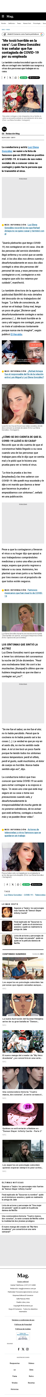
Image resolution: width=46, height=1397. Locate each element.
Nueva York (27, 23)
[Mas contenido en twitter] (23, 1349)
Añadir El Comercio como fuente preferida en (23, 34)
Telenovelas (40, 895)
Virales (15, 1383)
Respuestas (15, 1363)
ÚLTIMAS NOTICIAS (13, 1183)
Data (31, 1370)
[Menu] (4, 16)
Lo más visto (10, 904)
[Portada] (23, 1280)
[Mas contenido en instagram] (27, 1349)
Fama (15, 1376)
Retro (31, 1376)
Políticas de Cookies (23, 1329)
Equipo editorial (23, 1282)
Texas (19, 23)
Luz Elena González (13, 895)
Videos (31, 1363)
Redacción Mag (13, 133)
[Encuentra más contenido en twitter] (10, 77)
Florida (3, 23)
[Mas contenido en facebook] (18, 1349)
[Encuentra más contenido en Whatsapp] (15, 77)
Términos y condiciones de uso (23, 1320)
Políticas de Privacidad (23, 1324)
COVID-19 (28, 895)
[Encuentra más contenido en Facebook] (4, 77)
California (11, 23)
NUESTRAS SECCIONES (23, 1357)
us (15, 1370)
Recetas (31, 1383)
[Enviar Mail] (3, 134)
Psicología (36, 23)
